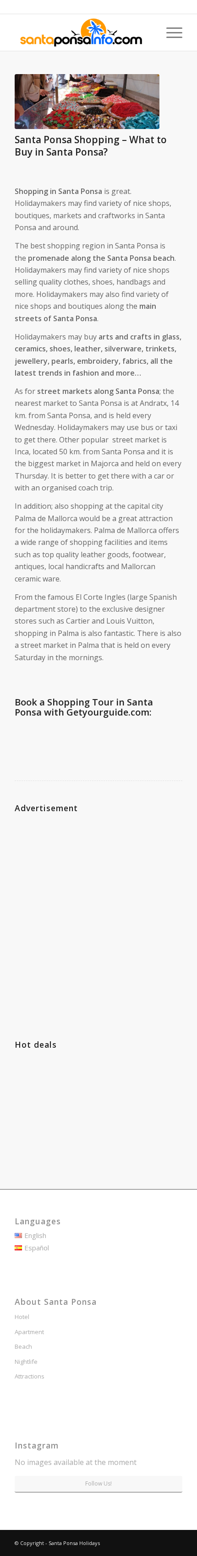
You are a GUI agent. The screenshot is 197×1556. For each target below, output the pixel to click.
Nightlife (26, 1361)
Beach (23, 1346)
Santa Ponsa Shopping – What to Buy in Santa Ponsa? (91, 145)
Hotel (22, 1317)
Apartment (29, 1332)
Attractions (29, 1376)
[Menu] (169, 32)
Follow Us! (98, 1483)
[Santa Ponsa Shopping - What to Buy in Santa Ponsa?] (87, 101)
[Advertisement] (98, 914)
